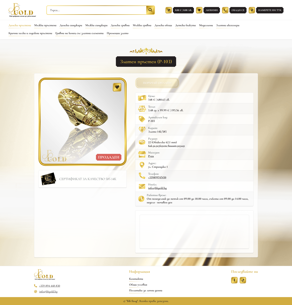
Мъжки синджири (96, 25)
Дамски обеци (163, 25)
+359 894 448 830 (49, 286)
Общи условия (138, 284)
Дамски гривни (120, 25)
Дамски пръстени (20, 25)
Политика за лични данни (145, 290)
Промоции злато (118, 33)
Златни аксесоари (227, 25)
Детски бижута (185, 25)
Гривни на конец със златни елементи (79, 33)
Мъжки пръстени (45, 25)
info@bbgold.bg (157, 188)
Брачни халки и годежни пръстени (30, 33)
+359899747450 (157, 177)
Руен (151, 156)
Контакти (136, 279)
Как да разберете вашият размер (166, 145)
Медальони (206, 25)
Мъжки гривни (142, 25)
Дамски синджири (71, 25)
